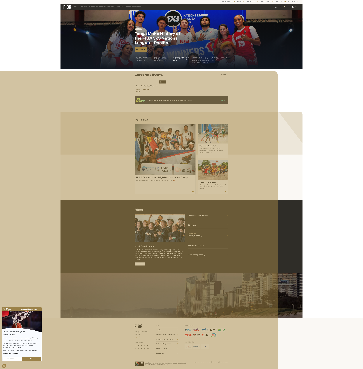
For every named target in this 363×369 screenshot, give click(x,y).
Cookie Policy (215, 362)
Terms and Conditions (206, 362)
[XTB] (205, 335)
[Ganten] (196, 330)
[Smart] (221, 330)
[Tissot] (196, 335)
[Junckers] (188, 346)
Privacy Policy (196, 362)
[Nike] (213, 330)
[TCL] (188, 335)
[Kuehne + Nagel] (196, 346)
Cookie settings (224, 362)
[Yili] (213, 335)
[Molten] (205, 330)
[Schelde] (205, 346)
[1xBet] (188, 330)
